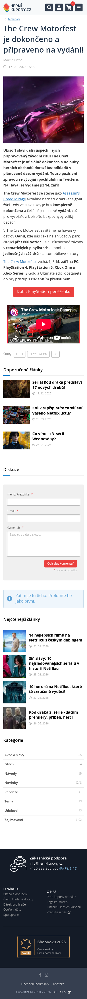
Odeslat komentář (60, 563)
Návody (43, 773)
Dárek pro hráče (14, 904)
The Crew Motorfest (20, 262)
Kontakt (58, 984)
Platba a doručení (15, 894)
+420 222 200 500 (44, 868)
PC (55, 354)
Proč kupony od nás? (61, 897)
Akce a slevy (43, 755)
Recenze (43, 792)
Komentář (15, 527)
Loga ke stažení (57, 902)
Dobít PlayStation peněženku (43, 292)
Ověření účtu (12, 909)
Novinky (43, 783)
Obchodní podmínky (35, 984)
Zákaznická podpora (48, 858)
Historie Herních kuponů (64, 907)
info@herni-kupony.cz (46, 863)
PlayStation (38, 354)
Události (43, 811)
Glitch (43, 764)
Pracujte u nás (57, 912)
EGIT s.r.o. (59, 992)
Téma (43, 801)
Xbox (19, 354)
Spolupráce (11, 914)
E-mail (12, 511)
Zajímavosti (43, 820)
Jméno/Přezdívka (19, 494)
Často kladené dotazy (18, 899)
